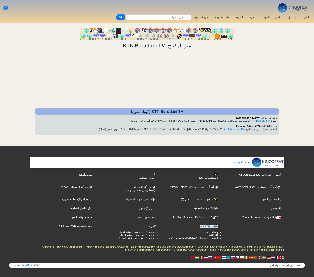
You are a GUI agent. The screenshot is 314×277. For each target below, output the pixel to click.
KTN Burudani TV (260, 120)
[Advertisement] (157, 78)
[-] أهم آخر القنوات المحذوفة (140, 199)
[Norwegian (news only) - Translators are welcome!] (260, 257)
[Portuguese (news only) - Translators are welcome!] (255, 257)
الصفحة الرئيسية (243, 162)
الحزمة (239, 17)
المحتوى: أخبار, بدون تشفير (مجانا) (137, 234)
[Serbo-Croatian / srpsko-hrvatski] (206, 257)
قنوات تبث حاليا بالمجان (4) (196, 199)
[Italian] (246, 257)
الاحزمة (252, 17)
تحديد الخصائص (147, 177)
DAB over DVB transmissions (75, 226)
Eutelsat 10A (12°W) (248, 117)
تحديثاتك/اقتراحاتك (208, 177)
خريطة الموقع (200, 17)
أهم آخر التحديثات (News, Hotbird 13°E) (192, 186)
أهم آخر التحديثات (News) (75, 186)
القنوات (266, 17)
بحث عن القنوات (269, 199)
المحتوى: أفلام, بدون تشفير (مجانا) (137, 237)
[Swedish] (264, 257)
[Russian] (210, 257)
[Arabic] (219, 257)
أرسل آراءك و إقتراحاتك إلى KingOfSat (260, 174)
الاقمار (278, 17)
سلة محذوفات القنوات (80, 217)
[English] (282, 257)
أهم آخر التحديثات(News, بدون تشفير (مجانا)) (140, 188)
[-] (289, 17)
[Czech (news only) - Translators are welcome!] (237, 257)
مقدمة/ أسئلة (85, 174)
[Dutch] (273, 257)
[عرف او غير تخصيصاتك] (5, 8)
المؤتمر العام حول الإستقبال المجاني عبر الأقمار (192, 237)
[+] (296, 17)
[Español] (251, 257)
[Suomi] (224, 257)
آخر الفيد (213, 234)
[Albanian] (192, 257)
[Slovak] (233, 257)
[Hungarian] (197, 257)
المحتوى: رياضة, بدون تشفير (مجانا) (136, 231)
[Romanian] (201, 257)
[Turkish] (215, 257)
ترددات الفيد (211, 231)
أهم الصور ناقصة (146, 217)
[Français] (278, 257)
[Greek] (228, 257)
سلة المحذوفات (221, 17)
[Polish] (242, 257)
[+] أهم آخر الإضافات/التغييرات (76, 199)
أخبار (306, 17)
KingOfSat (27, 265)
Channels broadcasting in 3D (259, 217)
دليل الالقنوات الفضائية (206, 208)
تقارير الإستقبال (146, 208)
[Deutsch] (269, 257)
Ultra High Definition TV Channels (191, 217)
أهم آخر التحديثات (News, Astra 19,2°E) (255, 186)
